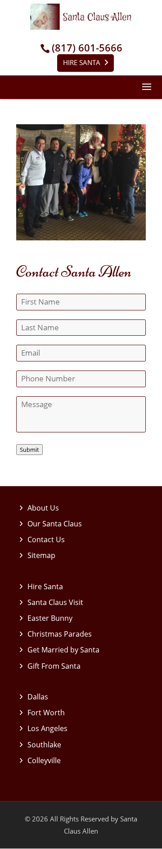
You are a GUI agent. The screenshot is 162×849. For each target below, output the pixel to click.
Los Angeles (47, 728)
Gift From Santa (54, 666)
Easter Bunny (49, 618)
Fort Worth (46, 713)
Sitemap (41, 555)
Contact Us (46, 539)
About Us (43, 508)
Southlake (44, 745)
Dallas (37, 697)
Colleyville (44, 760)
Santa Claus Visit (55, 602)
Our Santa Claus (54, 524)
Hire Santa (81, 62)
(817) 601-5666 (87, 47)
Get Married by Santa (63, 650)
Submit (29, 450)
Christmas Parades (59, 634)
